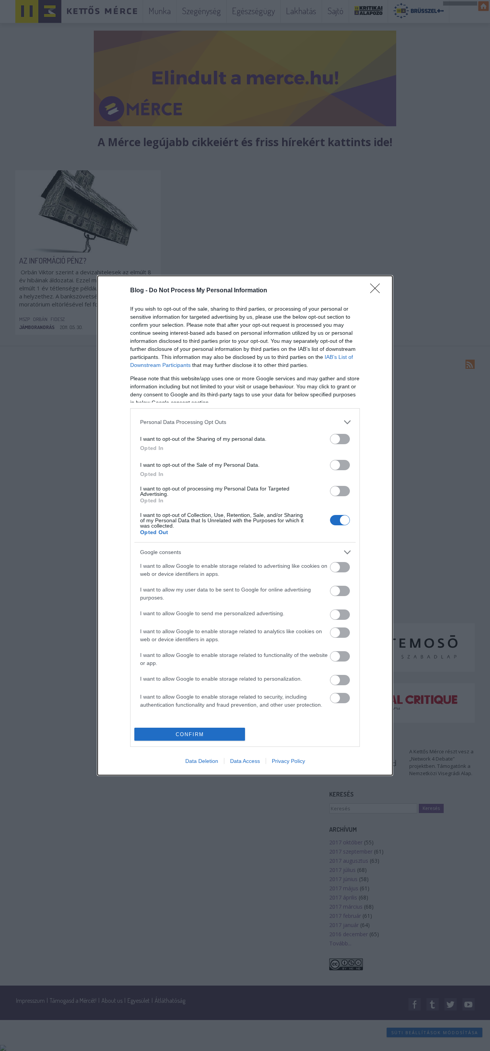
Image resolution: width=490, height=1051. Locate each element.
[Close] (377, 291)
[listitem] (245, 422)
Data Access (245, 761)
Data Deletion (201, 761)
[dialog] (245, 525)
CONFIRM (190, 734)
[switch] (340, 439)
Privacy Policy (288, 761)
